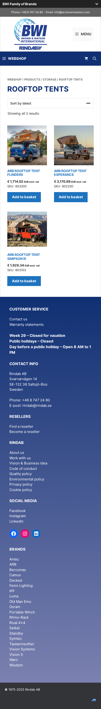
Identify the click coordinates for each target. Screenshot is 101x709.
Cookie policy (20, 489)
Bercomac (17, 570)
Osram (14, 606)
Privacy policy (20, 484)
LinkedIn (16, 521)
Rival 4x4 (17, 622)
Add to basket (24, 197)
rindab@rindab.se (37, 405)
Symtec (15, 638)
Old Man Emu (20, 601)
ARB (12, 564)
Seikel (14, 628)
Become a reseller (24, 431)
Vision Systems (22, 649)
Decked (15, 580)
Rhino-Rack (19, 617)
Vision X (16, 654)
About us (16, 452)
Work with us (20, 458)
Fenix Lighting (21, 585)
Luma (13, 596)
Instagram (17, 516)
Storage (49, 79)
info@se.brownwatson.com (72, 12)
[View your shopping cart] (86, 59)
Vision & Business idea (28, 463)
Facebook (17, 510)
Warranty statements (26, 324)
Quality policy (20, 473)
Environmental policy (26, 479)
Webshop (14, 79)
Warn (13, 659)
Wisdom (16, 665)
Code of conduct (23, 468)
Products (32, 79)
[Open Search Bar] (94, 59)
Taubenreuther (21, 644)
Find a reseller (21, 426)
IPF (12, 591)
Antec (14, 559)
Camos (15, 575)
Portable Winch (22, 612)
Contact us (18, 319)
